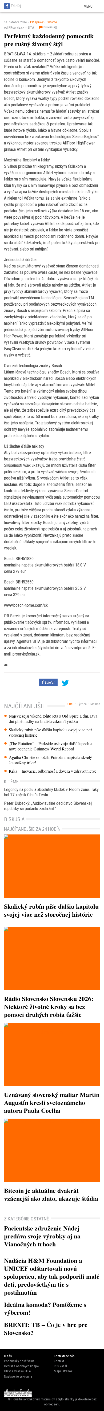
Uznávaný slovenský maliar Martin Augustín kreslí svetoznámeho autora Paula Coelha (51, 1102)
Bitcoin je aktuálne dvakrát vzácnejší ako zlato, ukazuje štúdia (51, 1194)
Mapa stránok (63, 1371)
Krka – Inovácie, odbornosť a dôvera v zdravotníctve (52, 771)
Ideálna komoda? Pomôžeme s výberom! (45, 1308)
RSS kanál (60, 1366)
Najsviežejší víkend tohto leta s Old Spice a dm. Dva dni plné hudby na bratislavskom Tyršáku (53, 718)
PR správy (36, 22)
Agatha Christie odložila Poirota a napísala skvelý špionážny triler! (50, 760)
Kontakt (59, 1361)
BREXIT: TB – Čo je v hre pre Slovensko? (45, 1328)
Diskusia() (50, 27)
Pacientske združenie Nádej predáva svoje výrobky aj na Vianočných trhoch (42, 1236)
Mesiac (95, 704)
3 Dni (70, 704)
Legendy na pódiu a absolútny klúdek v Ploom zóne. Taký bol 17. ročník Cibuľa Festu (51, 792)
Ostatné (52, 22)
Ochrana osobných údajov (21, 1366)
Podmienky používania (19, 1361)
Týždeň (82, 704)
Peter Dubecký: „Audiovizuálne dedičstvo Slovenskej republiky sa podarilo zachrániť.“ (48, 806)
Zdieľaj (16, 6)
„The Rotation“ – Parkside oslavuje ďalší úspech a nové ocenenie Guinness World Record (50, 746)
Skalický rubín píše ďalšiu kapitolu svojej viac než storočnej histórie (50, 732)
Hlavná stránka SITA (17, 1371)
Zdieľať (49, 682)
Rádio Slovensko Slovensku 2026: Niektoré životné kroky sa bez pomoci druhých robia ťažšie (48, 1006)
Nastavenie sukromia (18, 1376)
